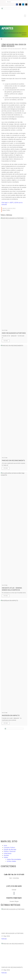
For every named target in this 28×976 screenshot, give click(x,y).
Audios (6, 857)
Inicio (5, 33)
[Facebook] (17, 4)
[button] (25, 16)
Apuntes (6, 855)
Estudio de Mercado (10, 849)
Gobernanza (7, 853)
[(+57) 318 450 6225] (14, 882)
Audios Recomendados (14, 859)
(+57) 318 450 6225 (14, 886)
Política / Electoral (9, 851)
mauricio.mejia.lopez (14, 898)
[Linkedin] (23, 4)
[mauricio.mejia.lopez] (14, 893)
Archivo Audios (11, 861)
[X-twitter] (20, 4)
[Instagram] (26, 4)
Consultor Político (9, 847)
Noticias (4, 939)
